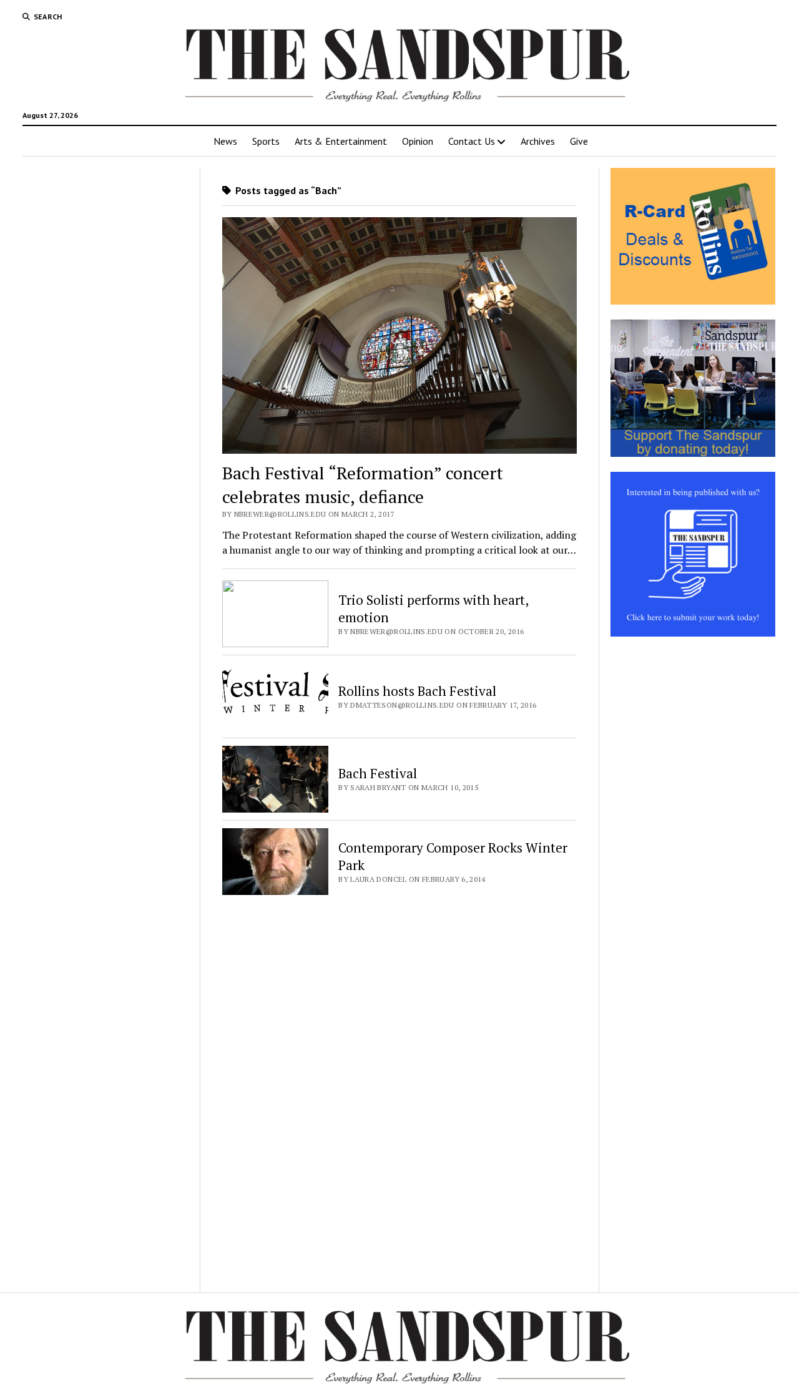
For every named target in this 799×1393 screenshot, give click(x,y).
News (225, 141)
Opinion (417, 141)
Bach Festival (377, 773)
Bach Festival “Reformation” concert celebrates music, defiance (362, 484)
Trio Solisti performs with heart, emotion (433, 608)
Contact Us (471, 141)
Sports (266, 141)
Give (579, 141)
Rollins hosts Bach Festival (417, 691)
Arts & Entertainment (341, 141)
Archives (538, 141)
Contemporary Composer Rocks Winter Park (452, 856)
